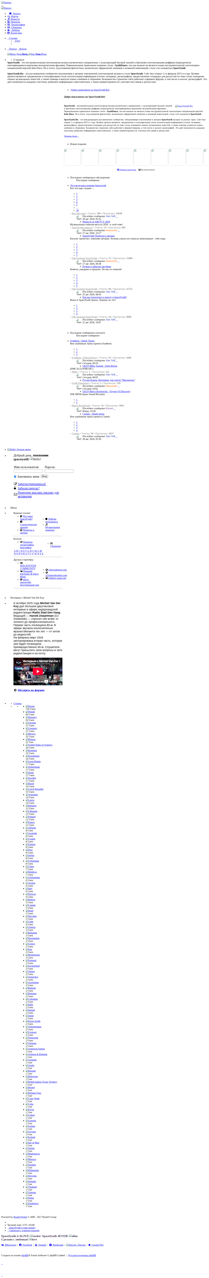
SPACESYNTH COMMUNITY (28, 567)
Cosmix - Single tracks (93, 414)
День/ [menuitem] (22, 54)
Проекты (15, 22)
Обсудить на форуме (31, 690)
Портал (16, 13)
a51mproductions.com (56, 575)
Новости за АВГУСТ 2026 (96, 221)
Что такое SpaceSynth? (26, 517)
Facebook (26, 1245)
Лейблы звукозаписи (51, 520)
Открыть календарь (127, 170)
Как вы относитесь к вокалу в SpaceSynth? (104, 297)
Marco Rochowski (81, 405)
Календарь (16, 33)
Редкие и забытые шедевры (96, 266)
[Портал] (6, 2)
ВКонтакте (10, 1245)
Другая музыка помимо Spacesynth (88, 185)
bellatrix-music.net (57, 578)
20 (77, 210)
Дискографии (17, 24)
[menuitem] (16, 41)
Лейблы (15, 30)
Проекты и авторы (27, 531)
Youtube (41, 1245)
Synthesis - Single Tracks (82, 340)
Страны (17, 703)
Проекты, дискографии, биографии (27, 545)
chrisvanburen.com (57, 569)
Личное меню (23, 449)
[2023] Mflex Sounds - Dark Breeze (99, 366)
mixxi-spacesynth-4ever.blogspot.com (29, 582)
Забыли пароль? (28, 488)
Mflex (75, 371)
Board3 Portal (20, 1217)
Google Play (97, 1245)
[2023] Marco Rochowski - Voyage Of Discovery (106, 391)
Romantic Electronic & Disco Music (29, 574)
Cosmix (75, 433)
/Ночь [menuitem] (41, 54)
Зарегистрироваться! (32, 484)
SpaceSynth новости (82, 227)
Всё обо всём (79, 213)
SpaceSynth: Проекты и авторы (98, 236)
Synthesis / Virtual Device (84, 357)
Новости (14, 19)
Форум (14, 16)
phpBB (24, 1255)
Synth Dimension (80, 383)
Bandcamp (57, 1245)
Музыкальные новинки (52, 528)
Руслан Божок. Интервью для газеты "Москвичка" (108, 380)
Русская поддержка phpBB (82, 1255)
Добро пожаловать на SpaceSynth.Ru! (90, 90)
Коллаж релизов (148, 170)
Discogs (81, 1245)
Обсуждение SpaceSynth (84, 258)
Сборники (16, 27)
